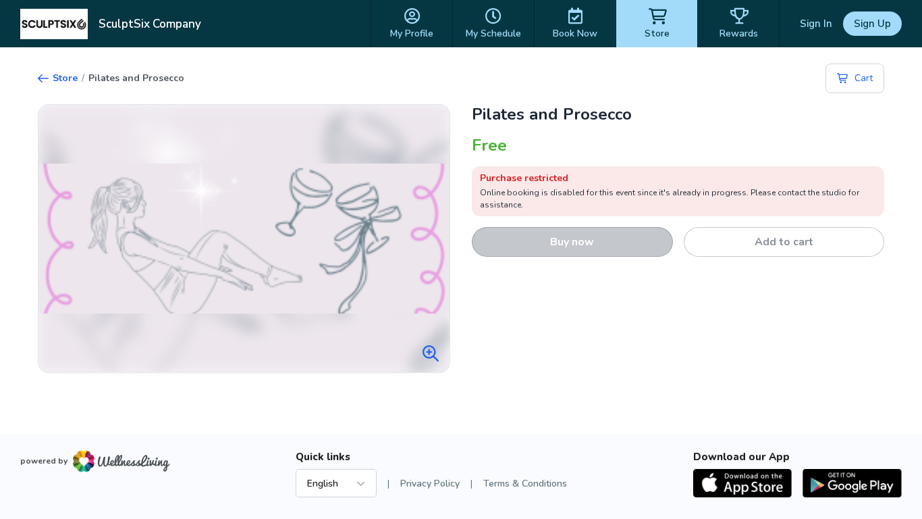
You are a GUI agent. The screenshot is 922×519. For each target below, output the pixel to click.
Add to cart (784, 241)
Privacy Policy (430, 483)
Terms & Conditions (525, 483)
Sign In (816, 23)
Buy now (572, 241)
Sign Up (872, 23)
